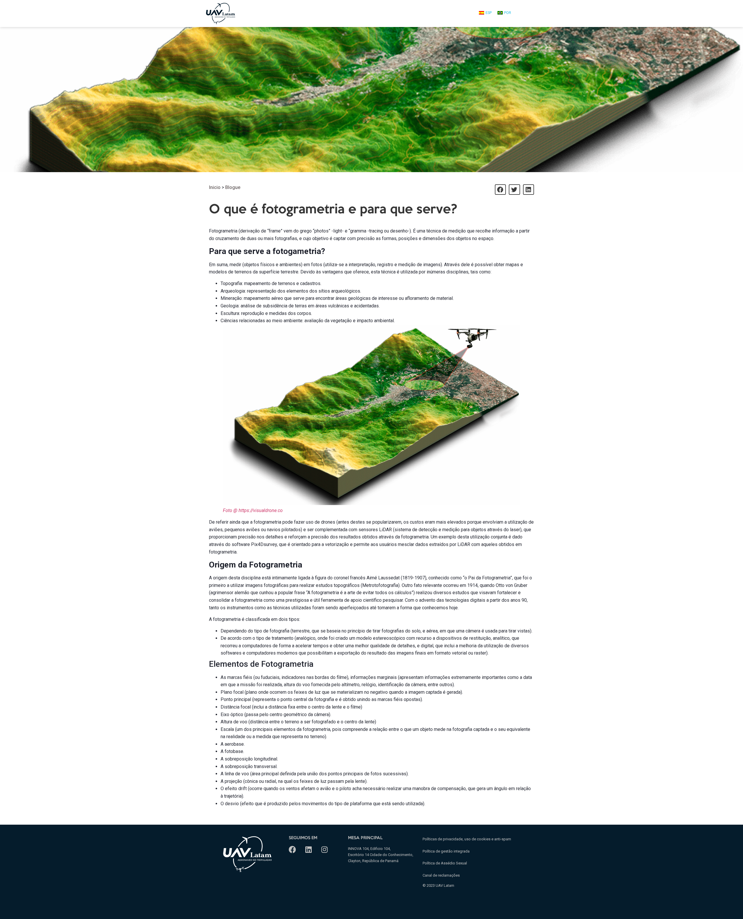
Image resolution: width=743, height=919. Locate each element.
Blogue (232, 187)
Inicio (215, 187)
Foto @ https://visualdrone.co (253, 510)
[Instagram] (324, 849)
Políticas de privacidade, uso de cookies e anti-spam (467, 839)
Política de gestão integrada (446, 851)
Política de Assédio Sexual (445, 863)
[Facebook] (292, 849)
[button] (500, 189)
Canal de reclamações (441, 875)
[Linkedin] (308, 849)
